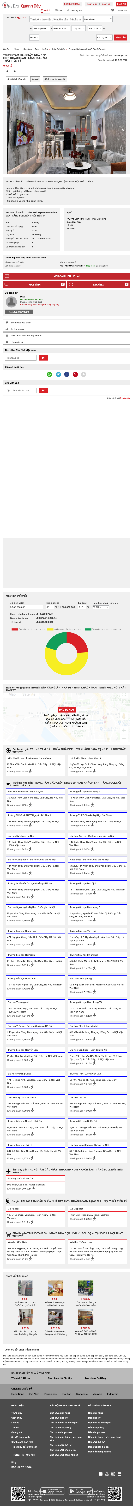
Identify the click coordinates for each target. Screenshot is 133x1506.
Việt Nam (34, 1393)
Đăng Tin (121, 4)
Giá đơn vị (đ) (17, 602)
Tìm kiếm (121, 37)
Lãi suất (82, 602)
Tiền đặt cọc (52, 602)
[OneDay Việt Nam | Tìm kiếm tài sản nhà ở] (21, 5)
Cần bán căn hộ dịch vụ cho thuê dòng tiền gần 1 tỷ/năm (25, 1334)
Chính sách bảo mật (22, 1442)
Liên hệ (15, 1422)
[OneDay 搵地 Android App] (80, 1491)
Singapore (82, 1393)
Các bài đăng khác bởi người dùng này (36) (39, 304)
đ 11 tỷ (25, 1327)
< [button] (9, 129)
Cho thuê (60, 1412)
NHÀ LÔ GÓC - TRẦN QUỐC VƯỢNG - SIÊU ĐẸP (25, 1305)
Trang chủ (16, 1412)
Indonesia (112, 1393)
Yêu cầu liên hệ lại (66, 276)
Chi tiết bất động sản (16, 79)
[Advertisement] (66, 425)
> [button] (123, 129)
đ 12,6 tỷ (85, 1327)
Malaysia (97, 1393)
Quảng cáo (17, 1432)
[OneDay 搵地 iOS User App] (52, 1491)
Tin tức (15, 1427)
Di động (98, 284)
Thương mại (76, 10)
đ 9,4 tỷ (56, 1299)
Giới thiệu (16, 1417)
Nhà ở (47, 10)
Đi (43, 357)
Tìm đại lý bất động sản (24, 1446)
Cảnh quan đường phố (54, 79)
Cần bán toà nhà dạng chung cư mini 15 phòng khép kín (55, 1334)
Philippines (50, 1393)
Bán (95, 1412)
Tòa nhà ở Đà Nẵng (95, 1378)
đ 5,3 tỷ (26, 1299)
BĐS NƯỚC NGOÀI (72, 4)
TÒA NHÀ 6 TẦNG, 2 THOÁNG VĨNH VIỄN (86, 1304)
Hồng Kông (17, 1393)
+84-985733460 (21, 312)
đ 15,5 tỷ (85, 1299)
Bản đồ (35, 79)
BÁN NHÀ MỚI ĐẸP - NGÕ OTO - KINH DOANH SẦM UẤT (55, 1305)
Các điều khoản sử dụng (105, 603)
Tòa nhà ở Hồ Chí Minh (60, 1378)
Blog (14, 1462)
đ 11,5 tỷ (55, 1327)
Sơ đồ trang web (20, 1437)
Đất (60, 10)
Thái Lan (66, 1393)
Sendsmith (125, 398)
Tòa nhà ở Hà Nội (20, 1378)
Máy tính (35, 284)
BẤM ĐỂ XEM (66, 709)
